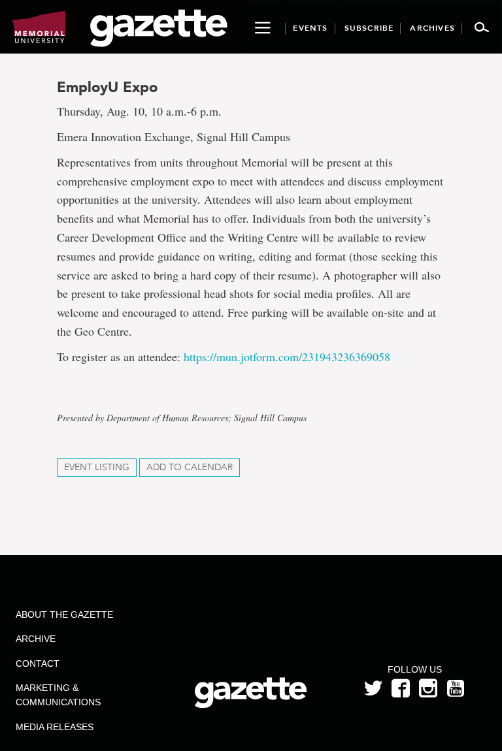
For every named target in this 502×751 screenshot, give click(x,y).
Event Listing (96, 467)
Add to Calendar (189, 467)
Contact (37, 663)
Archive (36, 638)
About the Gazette (64, 614)
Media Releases (54, 727)
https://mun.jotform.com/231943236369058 (287, 356)
